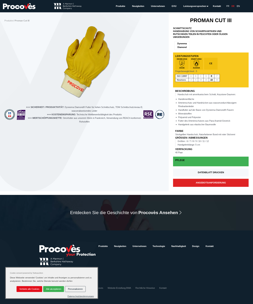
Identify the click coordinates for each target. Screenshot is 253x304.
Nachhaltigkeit (178, 246)
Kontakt (217, 6)
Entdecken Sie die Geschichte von (124, 212)
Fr (227, 6)
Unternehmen (158, 6)
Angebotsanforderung (211, 182)
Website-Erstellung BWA (119, 288)
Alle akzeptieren (53, 289)
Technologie (159, 246)
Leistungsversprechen (194, 6)
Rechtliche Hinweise (145, 288)
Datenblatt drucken (211, 172)
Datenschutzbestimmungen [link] (80, 296)
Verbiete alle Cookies (29, 289)
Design (195, 246)
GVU (174, 6)
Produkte (120, 6)
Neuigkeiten (138, 6)
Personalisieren (75, 289)
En (238, 6)
